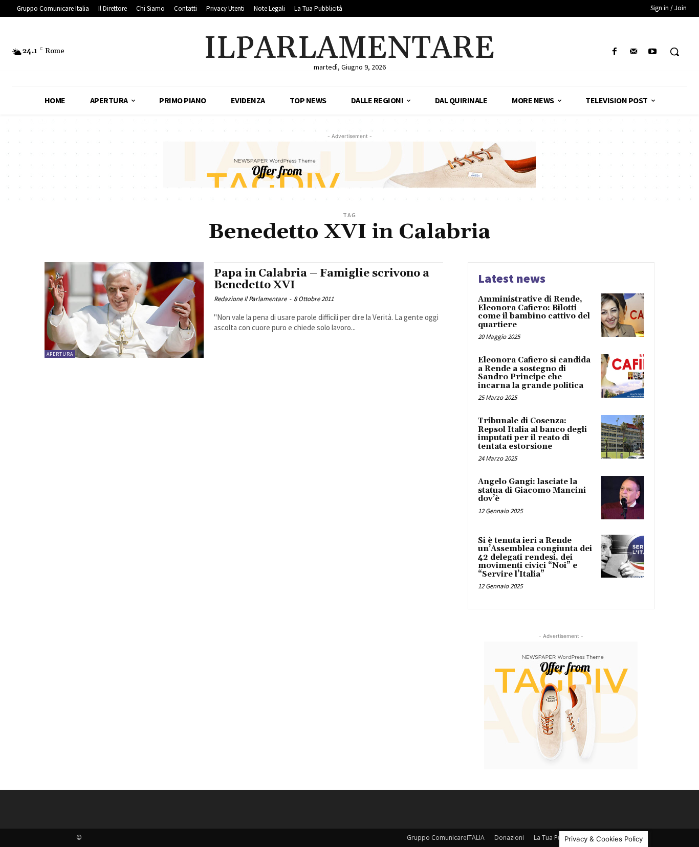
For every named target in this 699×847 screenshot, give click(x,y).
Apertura (60, 354)
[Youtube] (653, 52)
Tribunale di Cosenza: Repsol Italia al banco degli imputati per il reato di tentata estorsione (532, 433)
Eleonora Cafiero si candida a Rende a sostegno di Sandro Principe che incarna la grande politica (534, 373)
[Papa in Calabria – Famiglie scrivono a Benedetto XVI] (124, 310)
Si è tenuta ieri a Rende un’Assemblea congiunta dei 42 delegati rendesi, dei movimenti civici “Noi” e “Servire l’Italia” (535, 557)
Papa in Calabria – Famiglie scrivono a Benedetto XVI (321, 279)
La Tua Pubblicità (558, 837)
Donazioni (509, 837)
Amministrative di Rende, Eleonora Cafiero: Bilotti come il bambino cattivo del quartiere (534, 312)
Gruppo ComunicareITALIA (446, 837)
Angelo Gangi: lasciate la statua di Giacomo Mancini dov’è (532, 490)
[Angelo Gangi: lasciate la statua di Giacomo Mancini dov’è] (622, 497)
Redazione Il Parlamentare (250, 298)
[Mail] (634, 52)
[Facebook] (614, 52)
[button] (674, 51)
